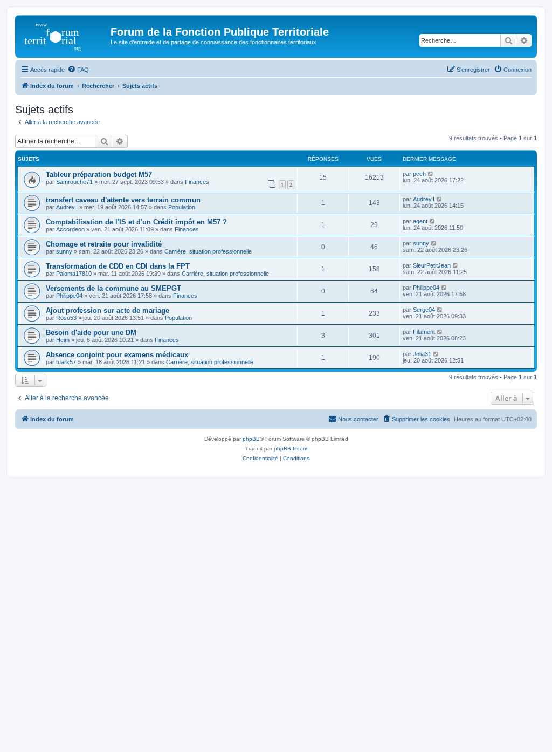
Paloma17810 (74, 273)
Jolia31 (422, 354)
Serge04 (424, 309)
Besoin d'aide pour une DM (91, 333)
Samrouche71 (74, 182)
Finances (197, 182)
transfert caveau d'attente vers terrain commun (123, 200)
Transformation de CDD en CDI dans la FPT (118, 266)
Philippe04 (69, 295)
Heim (63, 340)
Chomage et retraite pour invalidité (104, 244)
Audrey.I (67, 207)
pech (419, 173)
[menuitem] (78, 69)
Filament (424, 332)
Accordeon (70, 229)
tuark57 (66, 362)
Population (181, 207)
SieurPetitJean (432, 265)
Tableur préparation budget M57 (99, 174)
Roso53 (66, 318)
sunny (64, 251)
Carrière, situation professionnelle (208, 251)
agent (420, 221)
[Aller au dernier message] (430, 173)
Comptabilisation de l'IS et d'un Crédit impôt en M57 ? (136, 222)
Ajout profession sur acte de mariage (107, 310)
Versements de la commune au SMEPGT (113, 288)
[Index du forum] (64, 35)
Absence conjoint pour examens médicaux (117, 355)
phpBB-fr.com (290, 449)
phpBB (251, 439)
